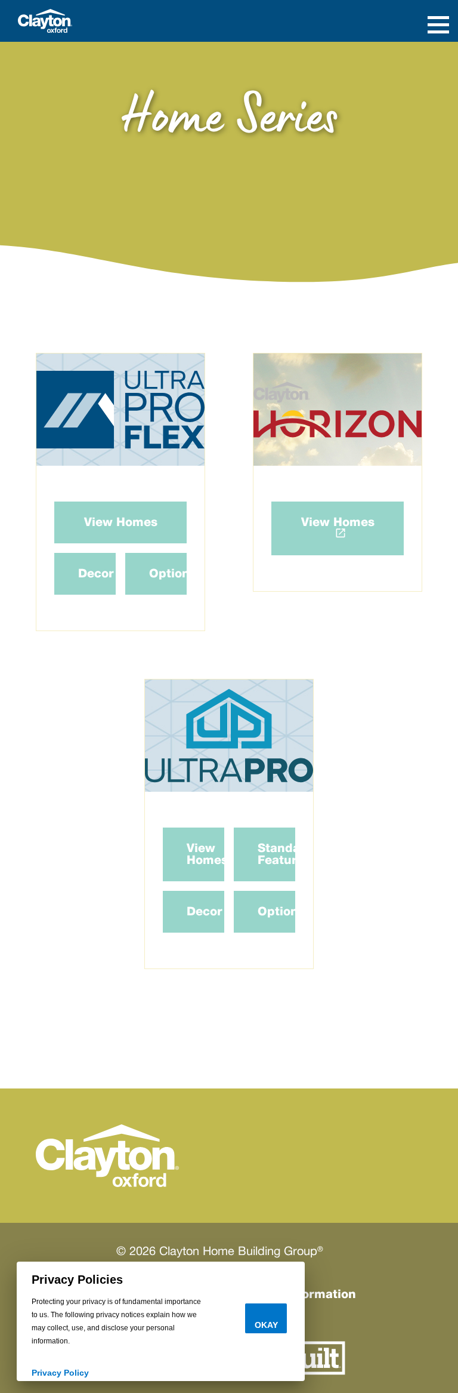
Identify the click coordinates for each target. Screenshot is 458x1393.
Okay (266, 1325)
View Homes (120, 522)
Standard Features (276, 854)
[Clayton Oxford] (45, 20)
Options (168, 574)
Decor (96, 574)
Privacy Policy (60, 1372)
